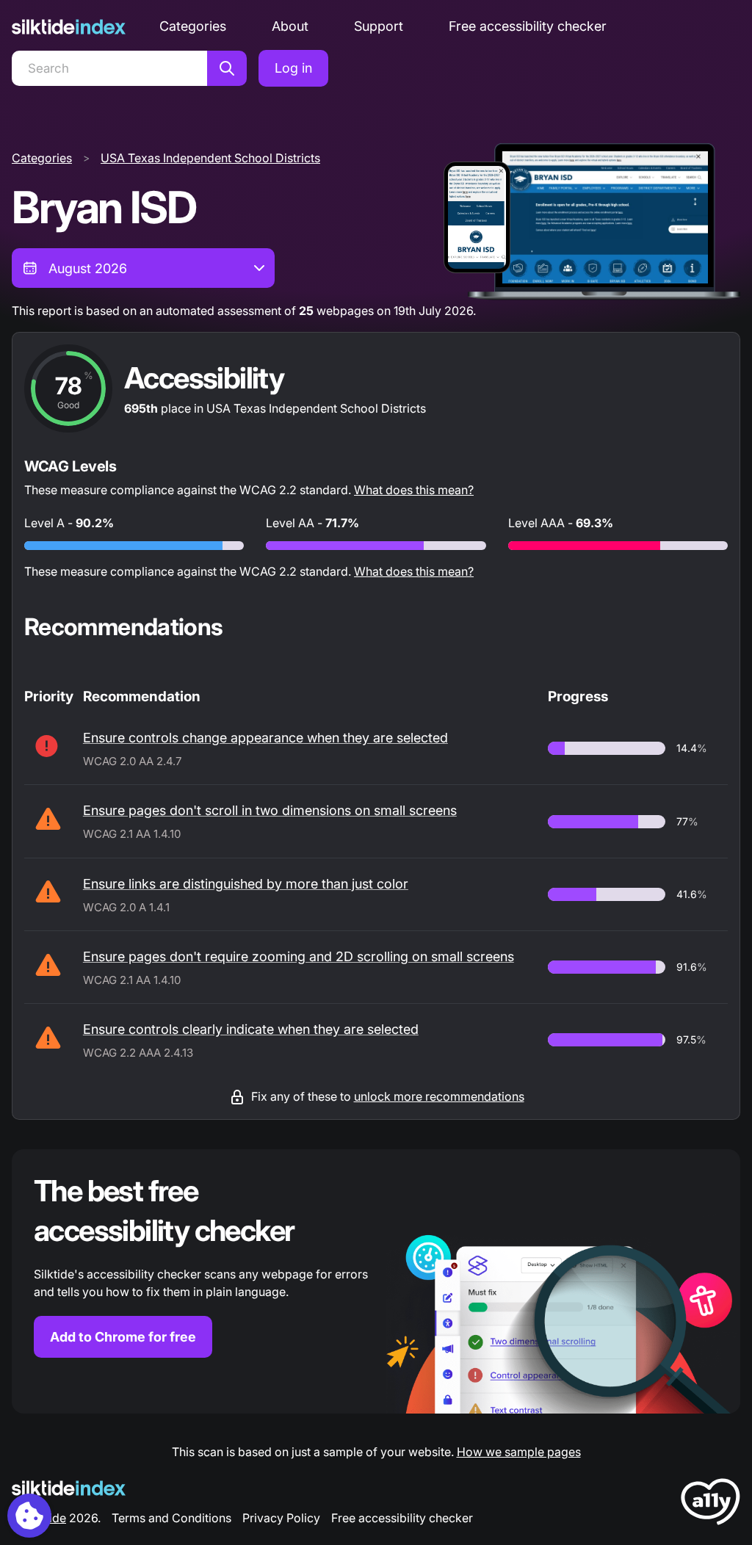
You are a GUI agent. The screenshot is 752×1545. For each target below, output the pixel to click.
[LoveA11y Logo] (710, 1504)
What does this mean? (414, 489)
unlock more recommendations (439, 1096)
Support (378, 26)
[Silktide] (69, 27)
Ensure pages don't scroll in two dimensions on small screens (270, 810)
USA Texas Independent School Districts (210, 158)
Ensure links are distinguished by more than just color (245, 883)
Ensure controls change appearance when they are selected (265, 737)
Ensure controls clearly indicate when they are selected (251, 1029)
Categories (192, 26)
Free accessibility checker (528, 26)
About (290, 26)
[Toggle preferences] (29, 1516)
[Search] (227, 68)
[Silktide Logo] (69, 1488)
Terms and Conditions (171, 1517)
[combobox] (143, 268)
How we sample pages (519, 1451)
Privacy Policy (281, 1517)
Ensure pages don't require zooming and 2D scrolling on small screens (298, 956)
